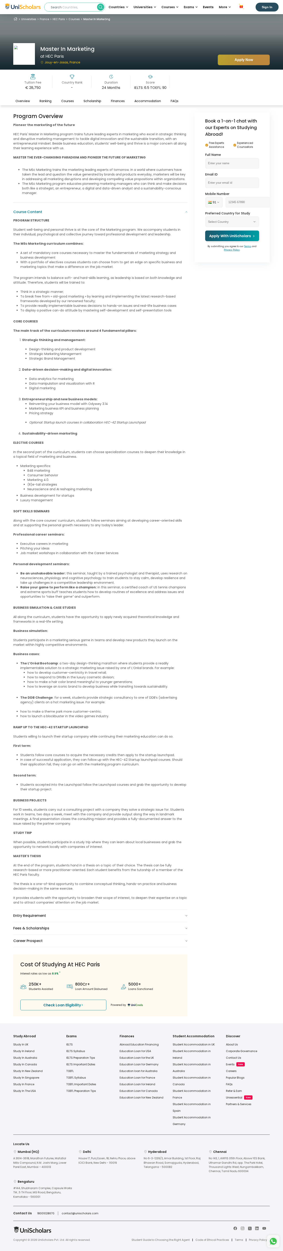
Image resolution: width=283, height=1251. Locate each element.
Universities (28, 19)
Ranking (46, 101)
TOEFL (70, 1071)
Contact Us (233, 1058)
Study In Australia (25, 1058)
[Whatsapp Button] (273, 1241)
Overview (22, 101)
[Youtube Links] (264, 1228)
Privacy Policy (232, 250)
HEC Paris (59, 19)
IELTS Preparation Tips (80, 1058)
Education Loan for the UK (137, 1058)
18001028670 (45, 1213)
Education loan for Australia (138, 1071)
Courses (74, 19)
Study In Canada (25, 1064)
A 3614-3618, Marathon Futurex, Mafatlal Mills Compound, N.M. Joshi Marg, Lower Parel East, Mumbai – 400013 (39, 1162)
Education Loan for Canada (139, 1091)
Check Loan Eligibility (62, 1005)
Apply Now (244, 60)
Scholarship (92, 101)
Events (208, 7)
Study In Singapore (26, 1077)
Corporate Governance (241, 1051)
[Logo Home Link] (32, 1231)
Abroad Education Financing (139, 1044)
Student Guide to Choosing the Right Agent (161, 1240)
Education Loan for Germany (139, 1064)
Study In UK (20, 1044)
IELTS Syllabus (75, 1051)
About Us (232, 1044)
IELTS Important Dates (80, 1064)
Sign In (267, 7)
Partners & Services (238, 1104)
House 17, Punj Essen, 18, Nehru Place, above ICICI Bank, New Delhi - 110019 (106, 1160)
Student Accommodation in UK (194, 1044)
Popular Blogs (235, 1077)
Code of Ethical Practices (212, 1240)
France (44, 19)
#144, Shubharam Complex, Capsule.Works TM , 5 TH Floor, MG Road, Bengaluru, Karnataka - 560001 (42, 1192)
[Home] (15, 19)
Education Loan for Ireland (137, 1084)
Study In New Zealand (28, 1071)
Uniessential (234, 1097)
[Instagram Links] (242, 1228)
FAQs (174, 101)
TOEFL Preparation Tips (81, 1091)
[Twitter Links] (250, 1228)
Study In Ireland (23, 1051)
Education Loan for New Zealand (141, 1097)
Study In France (23, 1084)
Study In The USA (24, 1091)
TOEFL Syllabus (76, 1077)
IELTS (69, 1044)
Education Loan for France (137, 1077)
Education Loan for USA (135, 1051)
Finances (118, 101)
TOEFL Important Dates (81, 1084)
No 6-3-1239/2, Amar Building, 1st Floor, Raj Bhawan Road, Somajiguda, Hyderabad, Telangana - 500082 (172, 1162)
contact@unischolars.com (80, 1213)
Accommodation (147, 101)
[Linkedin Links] (257, 1228)
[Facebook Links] (235, 1228)
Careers (231, 1071)
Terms (247, 246)
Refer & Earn (234, 1091)
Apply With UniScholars (230, 235)
